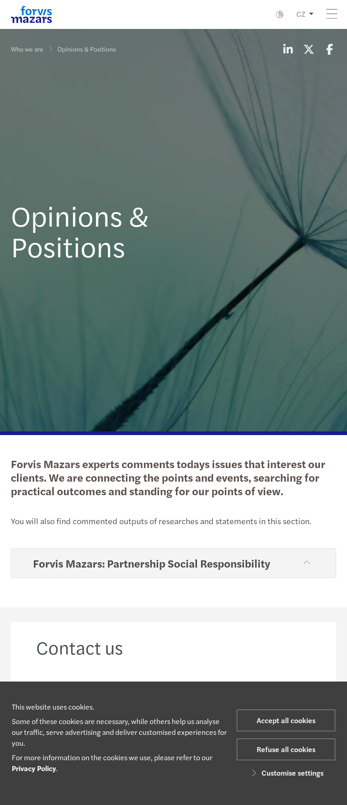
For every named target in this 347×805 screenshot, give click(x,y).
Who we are (27, 48)
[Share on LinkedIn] (288, 49)
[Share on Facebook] (329, 49)
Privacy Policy (34, 768)
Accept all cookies (286, 720)
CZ (300, 14)
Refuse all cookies (286, 749)
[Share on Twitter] (308, 49)
